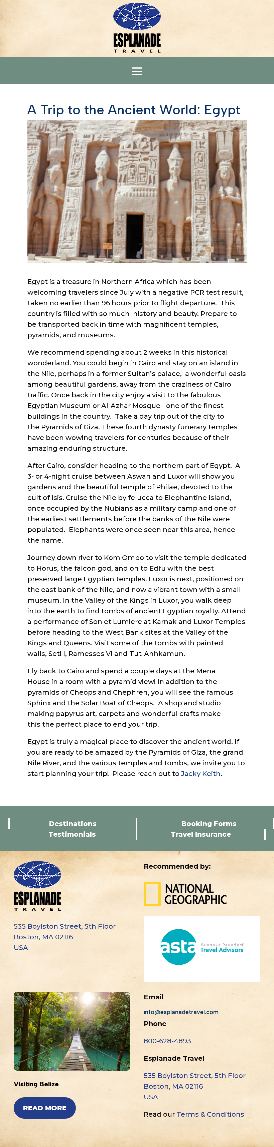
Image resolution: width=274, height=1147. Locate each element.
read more (44, 1108)
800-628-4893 (167, 1041)
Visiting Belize (36, 1084)
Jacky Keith (201, 774)
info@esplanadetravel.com (181, 1012)
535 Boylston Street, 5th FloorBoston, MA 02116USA (65, 937)
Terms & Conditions (210, 1114)
